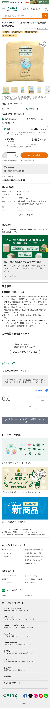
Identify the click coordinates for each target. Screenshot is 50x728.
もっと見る (8, 276)
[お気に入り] (42, 44)
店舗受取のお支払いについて (12, 180)
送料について (6, 176)
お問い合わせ (29, 583)
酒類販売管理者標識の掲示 (34, 556)
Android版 (28, 595)
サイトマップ (6, 553)
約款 (28, 380)
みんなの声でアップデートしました (16, 463)
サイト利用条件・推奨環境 (34, 579)
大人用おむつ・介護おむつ (11, 532)
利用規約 (5, 579)
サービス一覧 (6, 550)
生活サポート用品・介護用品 (19, 529)
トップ (4, 529)
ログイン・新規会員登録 (31, 9)
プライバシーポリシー (32, 576)
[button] (45, 16)
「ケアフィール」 (29, 532)
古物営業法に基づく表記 (33, 553)
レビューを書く (42, 29)
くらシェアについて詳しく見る (25, 352)
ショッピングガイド (9, 576)
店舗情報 (5, 556)
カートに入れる (34, 155)
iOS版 (4, 595)
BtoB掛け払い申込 (31, 563)
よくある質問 (6, 583)
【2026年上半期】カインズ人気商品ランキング (21, 492)
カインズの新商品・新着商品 (13, 522)
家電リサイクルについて (33, 560)
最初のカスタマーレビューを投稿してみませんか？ (27, 420)
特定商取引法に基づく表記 (34, 550)
